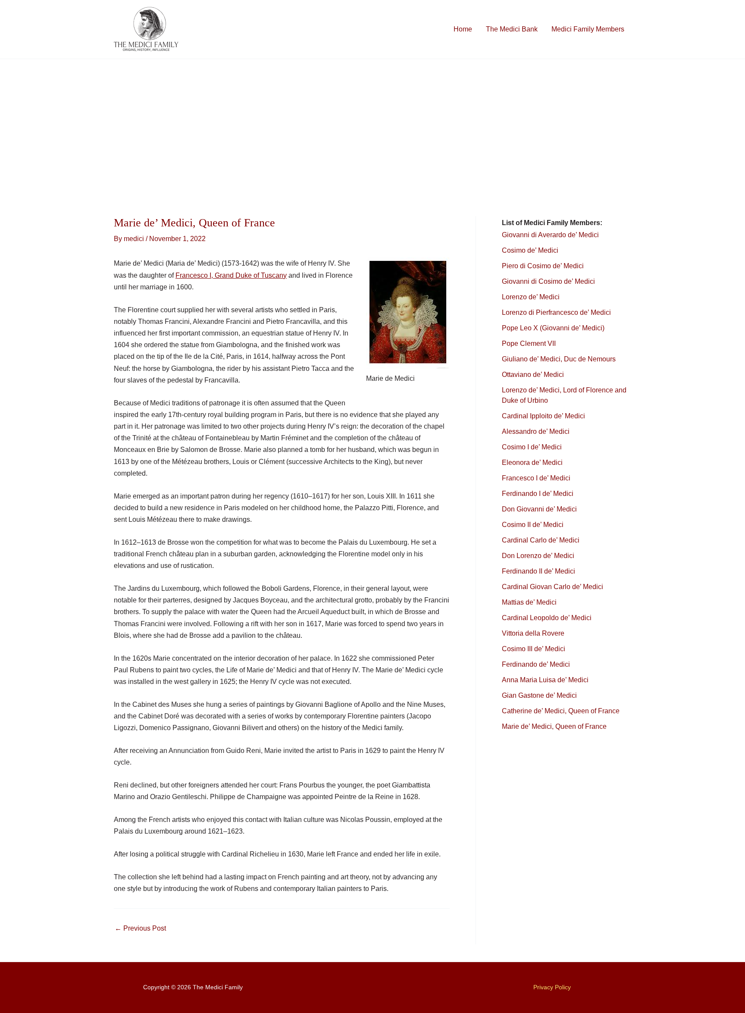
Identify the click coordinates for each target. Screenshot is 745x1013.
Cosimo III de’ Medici (533, 648)
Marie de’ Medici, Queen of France (554, 726)
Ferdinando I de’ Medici (537, 493)
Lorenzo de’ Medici (531, 297)
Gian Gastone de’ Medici (539, 695)
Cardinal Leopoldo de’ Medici (547, 617)
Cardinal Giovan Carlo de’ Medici (552, 586)
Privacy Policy (552, 987)
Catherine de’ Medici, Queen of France (561, 711)
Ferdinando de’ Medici (536, 664)
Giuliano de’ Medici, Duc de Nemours (559, 359)
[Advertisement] (372, 123)
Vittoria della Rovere (533, 633)
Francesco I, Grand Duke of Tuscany (231, 275)
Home (463, 29)
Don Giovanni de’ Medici (539, 509)
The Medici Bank (512, 29)
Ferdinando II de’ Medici (538, 571)
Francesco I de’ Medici (536, 478)
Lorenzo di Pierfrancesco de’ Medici (556, 312)
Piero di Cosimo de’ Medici (543, 266)
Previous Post (140, 928)
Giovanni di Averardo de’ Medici (550, 234)
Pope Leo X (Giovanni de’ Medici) (553, 328)
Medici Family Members (587, 29)
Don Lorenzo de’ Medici (538, 555)
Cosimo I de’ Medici (532, 447)
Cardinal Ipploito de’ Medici (543, 416)
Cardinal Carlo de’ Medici (540, 540)
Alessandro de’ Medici (536, 431)
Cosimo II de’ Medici (532, 524)
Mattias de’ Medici (529, 602)
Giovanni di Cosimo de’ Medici (548, 281)
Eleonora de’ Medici (532, 462)
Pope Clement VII (529, 343)
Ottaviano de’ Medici (533, 374)
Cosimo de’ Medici (531, 250)
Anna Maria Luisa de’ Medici (545, 680)
